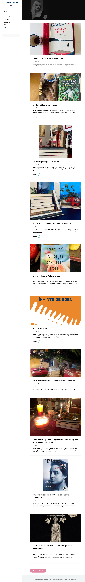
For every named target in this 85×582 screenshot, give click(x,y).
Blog (5, 27)
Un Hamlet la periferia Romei (45, 105)
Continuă (36, 118)
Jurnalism (6, 17)
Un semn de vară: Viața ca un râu (46, 276)
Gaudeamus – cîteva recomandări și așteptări (52, 223)
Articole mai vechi (38, 570)
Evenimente (7, 22)
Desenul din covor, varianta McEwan (48, 58)
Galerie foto (7, 25)
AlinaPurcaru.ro (11, 3)
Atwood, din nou (40, 328)
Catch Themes (72, 579)
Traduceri (6, 19)
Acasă (5, 12)
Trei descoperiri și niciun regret (46, 161)
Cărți (5, 14)
